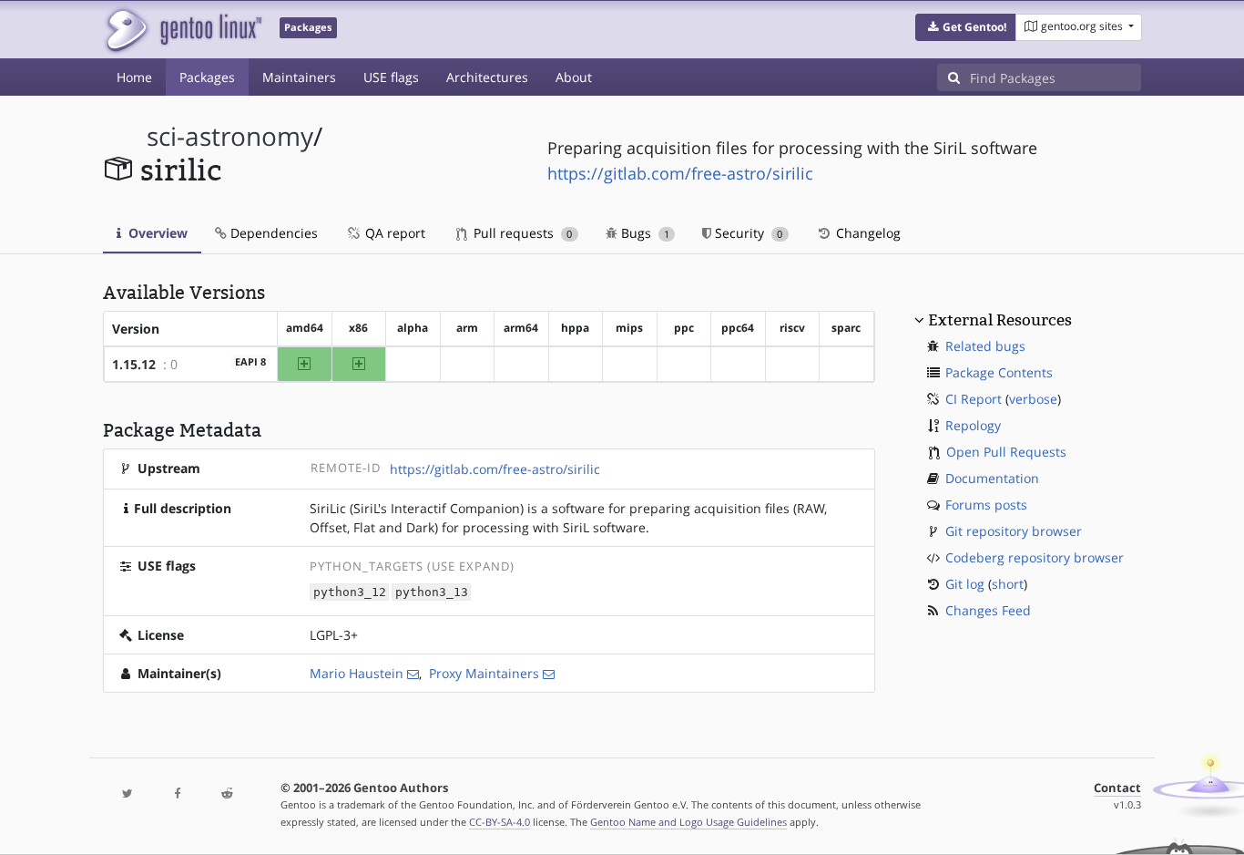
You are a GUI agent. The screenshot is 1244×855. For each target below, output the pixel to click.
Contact (1117, 788)
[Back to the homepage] (182, 29)
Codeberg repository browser (1034, 557)
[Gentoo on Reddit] (226, 794)
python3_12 (349, 592)
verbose (1033, 398)
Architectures (487, 77)
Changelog (866, 233)
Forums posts (986, 504)
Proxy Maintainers (484, 673)
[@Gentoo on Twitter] (127, 794)
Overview (156, 233)
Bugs (643, 233)
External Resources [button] (1000, 320)
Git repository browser (1013, 531)
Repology (973, 425)
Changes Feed (988, 610)
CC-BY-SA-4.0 (499, 822)
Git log (964, 583)
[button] (965, 27)
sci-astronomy (230, 136)
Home (134, 77)
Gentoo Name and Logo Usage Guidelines (688, 822)
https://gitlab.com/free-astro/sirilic (680, 173)
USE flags (391, 77)
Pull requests (521, 233)
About (574, 77)
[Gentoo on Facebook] (176, 794)
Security (746, 233)
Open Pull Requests (1006, 451)
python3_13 (431, 592)
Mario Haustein (356, 673)
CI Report (973, 398)
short (1008, 583)
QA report (393, 233)
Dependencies (272, 233)
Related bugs (985, 346)
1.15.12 (134, 364)
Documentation (992, 478)
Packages (207, 77)
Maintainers (299, 77)
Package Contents (999, 372)
